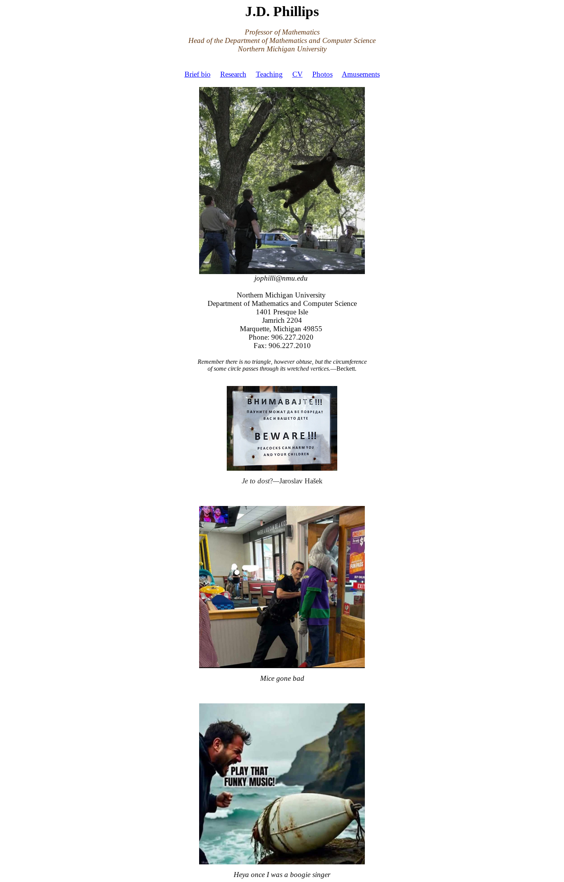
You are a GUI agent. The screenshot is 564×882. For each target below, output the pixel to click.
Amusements (361, 74)
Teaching (269, 74)
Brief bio (198, 74)
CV (297, 74)
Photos (322, 74)
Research (233, 74)
